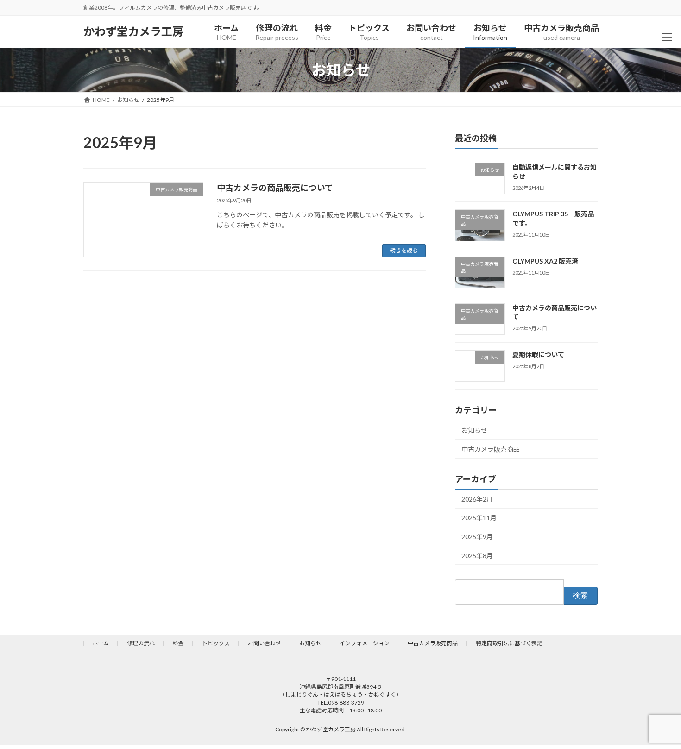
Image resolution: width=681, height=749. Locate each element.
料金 (178, 643)
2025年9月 (477, 537)
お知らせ (474, 430)
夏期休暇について (538, 355)
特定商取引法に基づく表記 (509, 643)
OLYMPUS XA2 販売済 (545, 261)
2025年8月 (477, 556)
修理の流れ (141, 643)
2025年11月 (479, 518)
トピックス (216, 643)
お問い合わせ (264, 643)
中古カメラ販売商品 (490, 449)
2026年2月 (477, 499)
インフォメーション (365, 643)
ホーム (100, 643)
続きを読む (404, 250)
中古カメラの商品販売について (275, 188)
